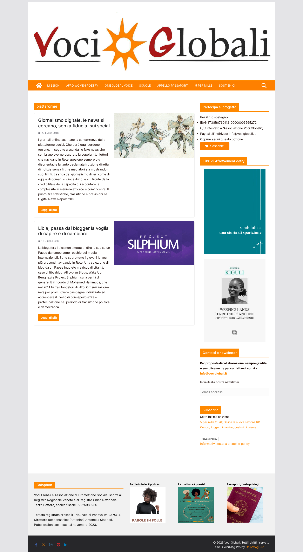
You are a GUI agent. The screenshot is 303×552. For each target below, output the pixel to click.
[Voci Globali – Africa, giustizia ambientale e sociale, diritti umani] (151, 14)
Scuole (145, 85)
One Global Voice (119, 85)
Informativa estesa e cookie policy (225, 444)
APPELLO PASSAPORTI (173, 85)
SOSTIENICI (227, 85)
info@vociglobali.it (213, 373)
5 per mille (203, 85)
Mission (53, 85)
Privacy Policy (209, 438)
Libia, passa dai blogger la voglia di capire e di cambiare (73, 230)
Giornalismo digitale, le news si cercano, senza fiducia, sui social (74, 122)
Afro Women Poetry (82, 85)
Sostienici (217, 146)
